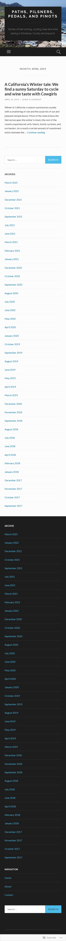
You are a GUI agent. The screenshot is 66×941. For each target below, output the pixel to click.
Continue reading (36, 132)
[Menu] (8, 51)
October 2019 (12, 344)
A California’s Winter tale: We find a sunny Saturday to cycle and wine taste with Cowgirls (31, 89)
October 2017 (12, 497)
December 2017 (13, 480)
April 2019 (10, 386)
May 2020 (10, 318)
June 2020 (10, 310)
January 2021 (12, 259)
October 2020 (12, 276)
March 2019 (11, 395)
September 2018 (13, 420)
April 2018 (10, 454)
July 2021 (10, 225)
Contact (9, 894)
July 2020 (10, 301)
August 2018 (11, 429)
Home (8, 877)
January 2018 (12, 471)
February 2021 (12, 250)
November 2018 (13, 412)
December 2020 (13, 267)
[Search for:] (33, 160)
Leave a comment (31, 99)
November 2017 (13, 488)
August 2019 (11, 361)
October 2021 (12, 208)
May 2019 (10, 378)
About (8, 886)
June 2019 (10, 369)
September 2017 (13, 505)
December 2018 (13, 403)
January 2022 (12, 191)
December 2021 (13, 199)
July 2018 (10, 437)
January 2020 (12, 335)
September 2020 (13, 284)
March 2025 (11, 182)
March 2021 (11, 242)
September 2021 (13, 216)
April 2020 (10, 327)
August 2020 (11, 293)
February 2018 (12, 463)
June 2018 (10, 446)
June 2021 (10, 233)
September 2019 (13, 352)
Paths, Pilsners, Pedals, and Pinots (33, 14)
